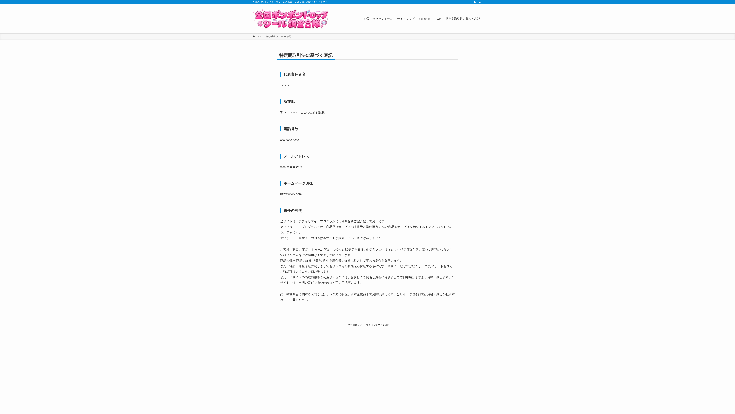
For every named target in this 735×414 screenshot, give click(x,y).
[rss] (474, 2)
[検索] (479, 2)
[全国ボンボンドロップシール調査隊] (291, 18)
